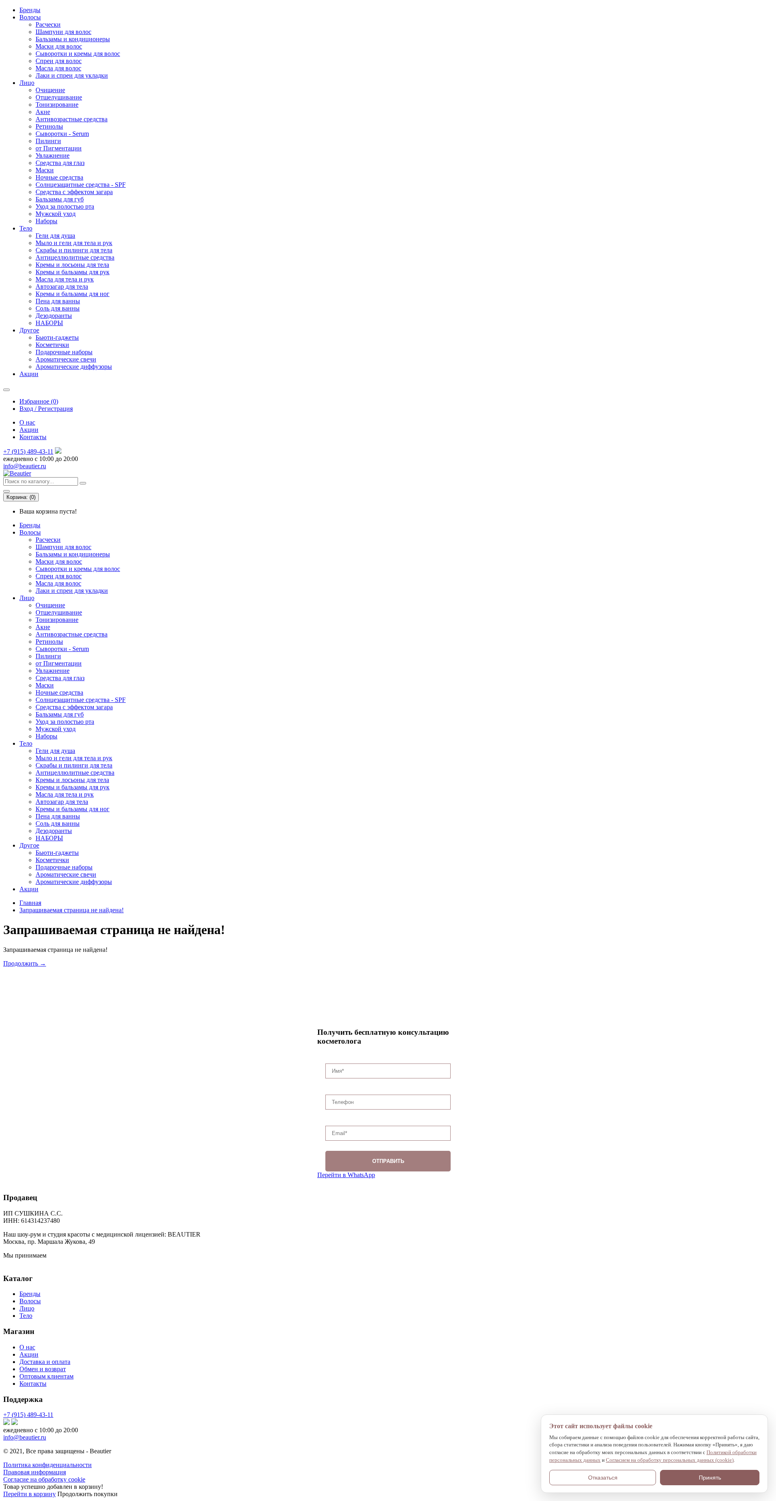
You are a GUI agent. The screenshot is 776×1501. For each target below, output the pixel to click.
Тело (25, 228)
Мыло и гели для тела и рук (74, 242)
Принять (710, 1477)
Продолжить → (24, 963)
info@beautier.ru (24, 466)
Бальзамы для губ (60, 199)
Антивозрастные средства (72, 119)
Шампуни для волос (63, 31)
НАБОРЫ (49, 322)
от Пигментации (59, 148)
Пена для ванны (58, 301)
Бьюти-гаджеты (57, 337)
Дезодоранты (54, 315)
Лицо (26, 82)
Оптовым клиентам (46, 1376)
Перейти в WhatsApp (346, 1174)
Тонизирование (57, 104)
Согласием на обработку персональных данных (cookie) (670, 1460)
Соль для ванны (58, 308)
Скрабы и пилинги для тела (74, 250)
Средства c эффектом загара (74, 191)
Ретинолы (49, 126)
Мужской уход (56, 213)
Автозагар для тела (62, 286)
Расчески (48, 24)
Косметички (52, 344)
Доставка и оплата (44, 1361)
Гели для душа (55, 235)
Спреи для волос (59, 60)
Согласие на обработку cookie (44, 1479)
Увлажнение (53, 155)
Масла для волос (58, 68)
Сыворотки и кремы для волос (78, 53)
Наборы (46, 221)
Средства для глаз (60, 162)
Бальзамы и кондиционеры (73, 39)
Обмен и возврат (42, 1369)
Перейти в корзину (29, 1493)
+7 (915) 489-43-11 (28, 451)
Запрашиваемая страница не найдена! (71, 910)
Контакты (32, 436)
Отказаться (603, 1477)
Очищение (50, 90)
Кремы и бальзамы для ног (73, 293)
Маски (45, 170)
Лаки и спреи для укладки (72, 75)
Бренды (29, 9)
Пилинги (48, 140)
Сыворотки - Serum (62, 133)
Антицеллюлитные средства (75, 257)
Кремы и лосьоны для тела (72, 264)
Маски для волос (59, 46)
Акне (43, 111)
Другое (29, 330)
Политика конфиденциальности (47, 1464)
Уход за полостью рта (65, 206)
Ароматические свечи (66, 359)
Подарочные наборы (64, 352)
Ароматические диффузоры (74, 366)
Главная (30, 902)
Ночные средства (59, 177)
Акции (28, 373)
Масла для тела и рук (65, 279)
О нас (27, 422)
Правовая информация (34, 1472)
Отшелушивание (59, 97)
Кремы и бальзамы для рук (73, 271)
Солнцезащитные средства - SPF (81, 184)
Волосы (30, 17)
